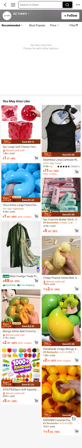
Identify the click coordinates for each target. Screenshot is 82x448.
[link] (7, 16)
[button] (5, 5)
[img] (20, 141)
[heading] (36, 13)
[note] (9, 285)
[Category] (13, 5)
